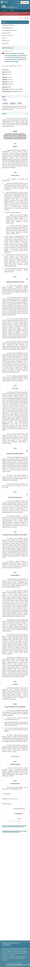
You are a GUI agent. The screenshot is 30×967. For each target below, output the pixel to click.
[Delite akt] (25, 18)
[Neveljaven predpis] (3, 53)
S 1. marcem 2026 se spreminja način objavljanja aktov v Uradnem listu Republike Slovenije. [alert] (16, 13)
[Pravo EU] (27, 279)
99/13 (11, 66)
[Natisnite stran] (27, 18)
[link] (4, 10)
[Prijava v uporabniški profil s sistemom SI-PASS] (25, 2)
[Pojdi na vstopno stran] (4, 3)
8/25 (15, 66)
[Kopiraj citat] (12, 48)
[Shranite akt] (22, 18)
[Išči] (18, 2)
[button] (15, 48)
